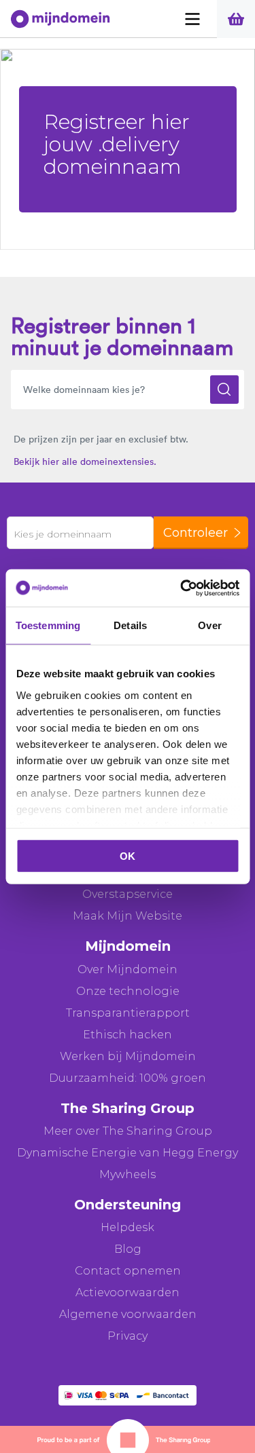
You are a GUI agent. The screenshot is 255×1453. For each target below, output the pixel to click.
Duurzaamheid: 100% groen (127, 1078)
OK (127, 856)
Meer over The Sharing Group (128, 1131)
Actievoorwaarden (127, 1292)
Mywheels (127, 1174)
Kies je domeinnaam (63, 534)
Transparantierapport (128, 1012)
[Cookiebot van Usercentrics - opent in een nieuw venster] (181, 588)
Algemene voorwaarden (128, 1314)
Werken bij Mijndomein (128, 1056)
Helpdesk (127, 1227)
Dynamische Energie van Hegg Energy (127, 1152)
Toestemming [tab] (48, 625)
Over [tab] (209, 625)
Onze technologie (128, 991)
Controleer (195, 532)
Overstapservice (127, 894)
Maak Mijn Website (127, 915)
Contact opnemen (128, 1270)
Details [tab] (130, 625)
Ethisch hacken (127, 1034)
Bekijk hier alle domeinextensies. (85, 461)
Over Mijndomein (127, 969)
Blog (127, 1249)
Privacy (127, 1335)
